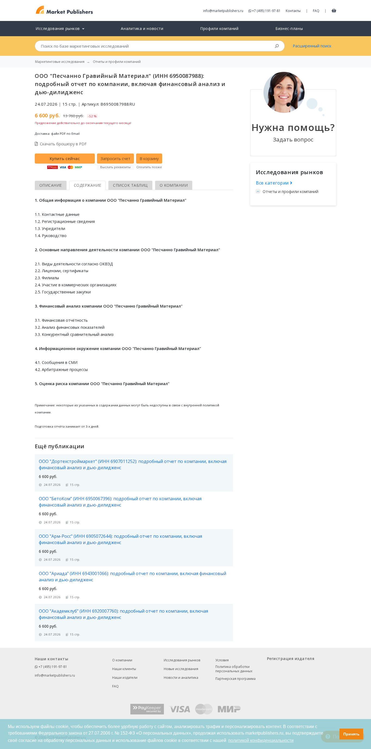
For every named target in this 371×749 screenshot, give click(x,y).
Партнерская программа (235, 678)
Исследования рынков (182, 660)
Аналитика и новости (142, 28)
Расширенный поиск (312, 45)
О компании (122, 660)
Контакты (293, 10)
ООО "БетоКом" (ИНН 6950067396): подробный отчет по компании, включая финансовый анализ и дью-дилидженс (120, 502)
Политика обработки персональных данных (233, 669)
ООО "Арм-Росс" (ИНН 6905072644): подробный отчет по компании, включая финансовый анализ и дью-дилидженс (120, 539)
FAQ (316, 10)
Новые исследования (181, 669)
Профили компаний (219, 28)
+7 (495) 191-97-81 (266, 10)
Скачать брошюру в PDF (63, 143)
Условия (222, 660)
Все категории (273, 183)
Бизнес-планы (289, 28)
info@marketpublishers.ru (223, 10)
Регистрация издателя (290, 658)
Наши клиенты (124, 669)
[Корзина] (334, 10)
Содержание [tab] (87, 185)
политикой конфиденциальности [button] (261, 740)
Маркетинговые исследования (59, 61)
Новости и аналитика (181, 677)
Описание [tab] (50, 185)
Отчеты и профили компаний (290, 191)
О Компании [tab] (174, 185)
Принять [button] (351, 734)
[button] (334, 734)
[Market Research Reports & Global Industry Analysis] (64, 10)
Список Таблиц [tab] (130, 185)
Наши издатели (124, 677)
